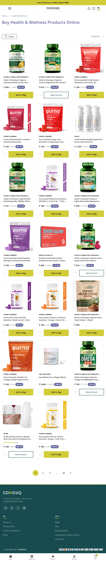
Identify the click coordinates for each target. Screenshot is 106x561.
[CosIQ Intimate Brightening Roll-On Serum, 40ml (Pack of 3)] (88, 118)
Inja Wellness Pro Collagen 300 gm (52, 377)
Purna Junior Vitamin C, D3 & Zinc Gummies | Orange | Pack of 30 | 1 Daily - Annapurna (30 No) (52, 320)
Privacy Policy (9, 526)
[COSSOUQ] (12, 493)
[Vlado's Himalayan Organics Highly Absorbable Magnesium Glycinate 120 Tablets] (88, 177)
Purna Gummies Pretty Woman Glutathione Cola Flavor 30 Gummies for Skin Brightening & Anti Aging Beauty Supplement (87, 84)
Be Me (6, 434)
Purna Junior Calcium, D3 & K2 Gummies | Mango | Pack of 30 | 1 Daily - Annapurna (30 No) (52, 439)
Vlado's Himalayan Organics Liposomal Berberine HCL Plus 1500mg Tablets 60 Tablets (16, 82)
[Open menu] (9, 8)
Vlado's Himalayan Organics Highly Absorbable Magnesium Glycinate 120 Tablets (86, 201)
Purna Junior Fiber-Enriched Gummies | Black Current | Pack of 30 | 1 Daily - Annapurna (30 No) (17, 320)
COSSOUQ (22, 549)
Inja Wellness (45, 374)
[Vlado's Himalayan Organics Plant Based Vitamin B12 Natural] (88, 236)
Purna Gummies (80, 77)
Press (5, 535)
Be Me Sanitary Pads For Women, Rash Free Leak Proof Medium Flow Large (18, 439)
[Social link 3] (18, 508)
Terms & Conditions (11, 531)
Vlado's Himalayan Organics (16, 77)
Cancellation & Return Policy (67, 535)
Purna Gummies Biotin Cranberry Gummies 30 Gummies (17, 140)
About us (7, 522)
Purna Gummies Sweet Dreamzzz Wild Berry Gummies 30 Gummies (17, 259)
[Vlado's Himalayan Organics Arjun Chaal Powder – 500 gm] (88, 296)
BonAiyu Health (45, 255)
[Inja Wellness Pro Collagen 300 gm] (53, 355)
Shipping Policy (61, 531)
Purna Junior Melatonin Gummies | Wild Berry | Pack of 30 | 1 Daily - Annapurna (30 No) (53, 201)
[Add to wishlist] (5, 95)
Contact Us (59, 539)
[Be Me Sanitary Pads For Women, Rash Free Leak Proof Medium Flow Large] (17, 415)
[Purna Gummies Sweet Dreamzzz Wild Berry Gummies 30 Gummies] (17, 236)
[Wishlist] (93, 9)
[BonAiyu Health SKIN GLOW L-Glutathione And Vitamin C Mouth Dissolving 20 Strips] (53, 236)
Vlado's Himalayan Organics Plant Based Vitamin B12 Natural (88, 259)
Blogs (57, 522)
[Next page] (70, 473)
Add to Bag (21, 95)
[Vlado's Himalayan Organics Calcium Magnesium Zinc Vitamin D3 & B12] (53, 58)
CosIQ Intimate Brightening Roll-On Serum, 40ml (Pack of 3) (88, 140)
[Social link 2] (11, 508)
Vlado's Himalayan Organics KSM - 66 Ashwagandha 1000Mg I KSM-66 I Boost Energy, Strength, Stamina (17, 201)
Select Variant (56, 95)
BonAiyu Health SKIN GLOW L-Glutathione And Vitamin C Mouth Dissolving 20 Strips (52, 260)
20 (64, 473)
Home (4, 16)
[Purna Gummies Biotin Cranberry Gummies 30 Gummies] (17, 118)
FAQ (57, 526)
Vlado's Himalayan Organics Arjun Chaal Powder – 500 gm (88, 318)
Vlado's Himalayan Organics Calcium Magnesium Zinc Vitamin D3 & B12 (52, 82)
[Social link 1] (5, 508)
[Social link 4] (24, 508)
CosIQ (76, 136)
